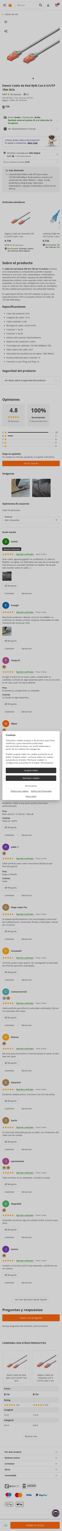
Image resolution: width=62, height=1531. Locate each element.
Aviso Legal (31, 796)
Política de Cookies (20, 791)
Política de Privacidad (41, 791)
